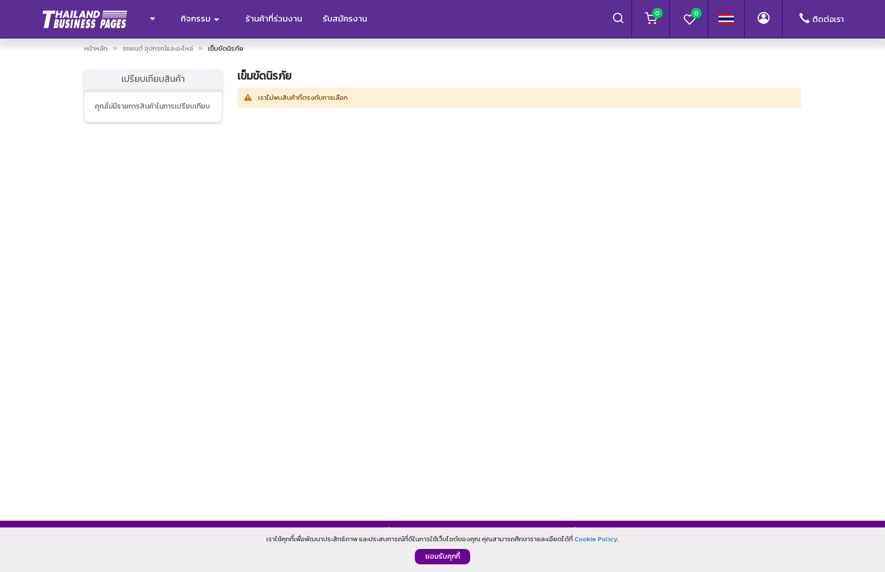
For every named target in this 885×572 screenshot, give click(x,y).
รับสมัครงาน (345, 18)
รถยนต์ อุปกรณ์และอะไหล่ (157, 48)
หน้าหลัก (96, 48)
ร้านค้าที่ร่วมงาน (273, 18)
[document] (442, 549)
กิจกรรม (197, 18)
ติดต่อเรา (828, 19)
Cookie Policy (596, 539)
